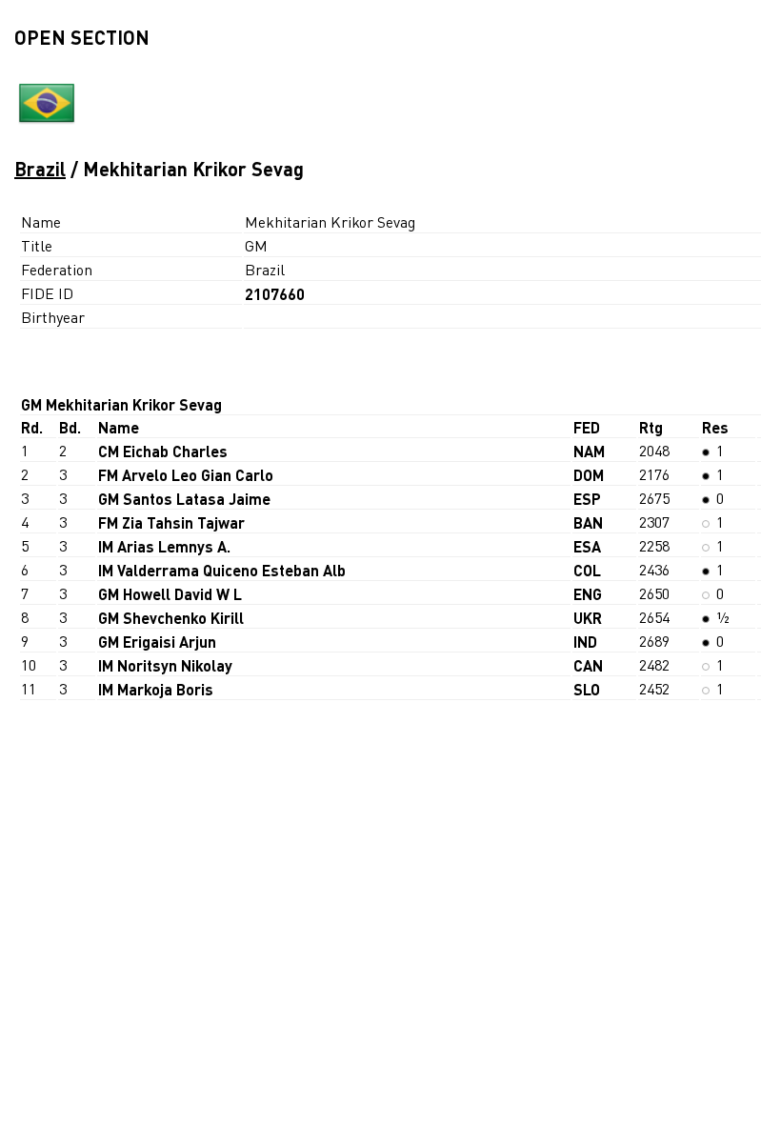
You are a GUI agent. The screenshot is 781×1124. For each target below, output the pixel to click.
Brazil (40, 168)
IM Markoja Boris (155, 689)
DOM (588, 475)
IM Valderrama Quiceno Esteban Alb (222, 570)
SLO (586, 689)
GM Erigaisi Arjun (157, 641)
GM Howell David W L (170, 594)
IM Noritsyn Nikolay (165, 665)
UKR (587, 618)
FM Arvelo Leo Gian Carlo (185, 475)
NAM (589, 451)
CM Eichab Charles (163, 451)
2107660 (275, 294)
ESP (587, 499)
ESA (587, 546)
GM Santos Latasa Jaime (184, 499)
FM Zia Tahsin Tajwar (171, 522)
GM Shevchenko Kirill (171, 618)
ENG (587, 594)
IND (585, 641)
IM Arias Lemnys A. (164, 546)
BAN (588, 522)
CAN (588, 665)
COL (587, 570)
